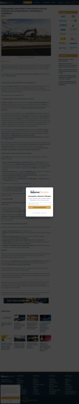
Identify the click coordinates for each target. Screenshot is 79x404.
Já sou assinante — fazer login (39, 213)
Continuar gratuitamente (39, 207)
